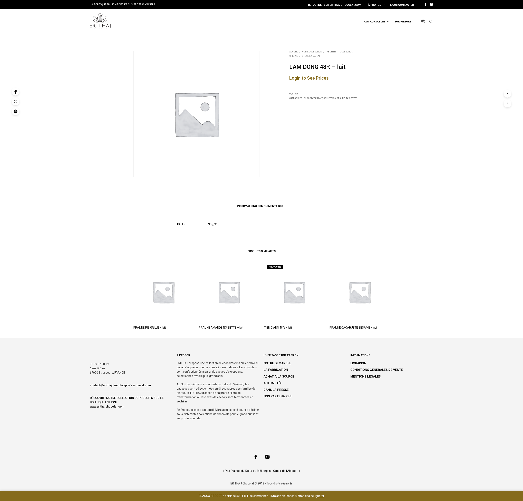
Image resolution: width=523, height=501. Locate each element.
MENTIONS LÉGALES (365, 376)
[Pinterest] (15, 111)
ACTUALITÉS (273, 383)
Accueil (293, 52)
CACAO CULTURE (374, 21)
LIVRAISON (358, 363)
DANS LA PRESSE (276, 390)
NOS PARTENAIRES (277, 396)
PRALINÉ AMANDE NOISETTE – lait (221, 327)
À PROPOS (374, 4)
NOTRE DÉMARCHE (278, 363)
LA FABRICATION (276, 370)
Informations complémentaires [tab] (260, 206)
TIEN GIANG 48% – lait (278, 327)
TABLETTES (331, 52)
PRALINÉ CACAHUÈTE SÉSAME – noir (354, 327)
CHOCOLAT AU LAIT (311, 56)
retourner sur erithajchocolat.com (334, 4)
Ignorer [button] (319, 496)
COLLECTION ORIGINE (334, 98)
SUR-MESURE (402, 21)
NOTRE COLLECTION (312, 52)
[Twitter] (15, 101)
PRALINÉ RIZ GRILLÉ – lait (149, 327)
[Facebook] (15, 92)
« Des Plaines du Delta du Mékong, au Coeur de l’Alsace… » (262, 471)
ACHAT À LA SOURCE (279, 376)
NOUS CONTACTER (402, 4)
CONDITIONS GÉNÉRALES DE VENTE (376, 370)
